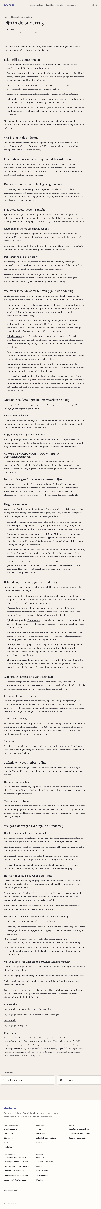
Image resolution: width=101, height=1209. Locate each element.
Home (6, 17)
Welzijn (60, 5)
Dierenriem (8, 1138)
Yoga (38, 1129)
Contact (39, 1166)
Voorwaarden (42, 1175)
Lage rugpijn (10, 1020)
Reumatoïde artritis (35, 364)
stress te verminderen (74, 790)
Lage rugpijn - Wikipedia (15, 1025)
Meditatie (40, 1133)
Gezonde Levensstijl (77, 1138)
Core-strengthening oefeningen (19, 749)
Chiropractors (33, 620)
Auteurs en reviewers (45, 1162)
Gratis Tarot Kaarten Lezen (15, 1180)
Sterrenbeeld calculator (14, 1171)
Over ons (40, 1157)
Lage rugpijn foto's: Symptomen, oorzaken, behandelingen (31, 1014)
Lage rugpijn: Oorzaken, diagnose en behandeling (27, 1009)
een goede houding (31, 864)
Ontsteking (66, 1080)
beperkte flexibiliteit (53, 218)
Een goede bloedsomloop (16, 723)
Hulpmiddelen (71, 5)
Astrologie (8, 1133)
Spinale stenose (14, 336)
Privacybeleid (42, 1171)
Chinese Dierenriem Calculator (17, 1175)
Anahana (9, 4)
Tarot (6, 1142)
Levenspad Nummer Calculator (17, 1162)
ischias (34, 76)
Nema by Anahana (36, 5)
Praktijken (50, 5)
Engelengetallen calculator (15, 1157)
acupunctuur (13, 663)
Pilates (39, 1142)
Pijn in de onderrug (13, 142)
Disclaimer (40, 1180)
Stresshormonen (12, 1080)
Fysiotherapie (27, 595)
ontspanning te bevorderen (20, 793)
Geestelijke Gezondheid (79, 1129)
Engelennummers (11, 1129)
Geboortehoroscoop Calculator (17, 1166)
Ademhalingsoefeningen (46, 1138)
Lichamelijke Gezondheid (21, 17)
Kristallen (8, 1147)
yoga (22, 663)
